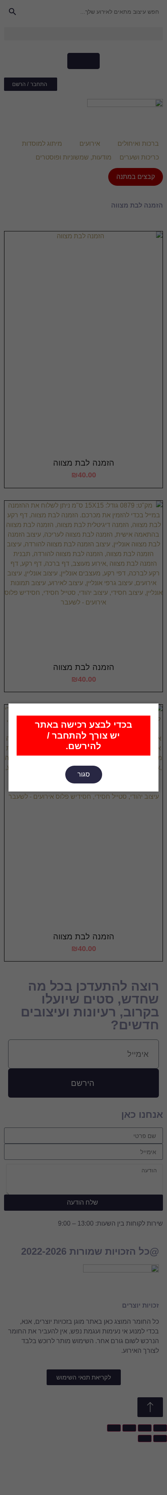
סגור (83, 774)
